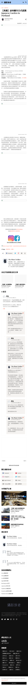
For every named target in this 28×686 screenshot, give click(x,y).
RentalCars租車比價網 (6, 591)
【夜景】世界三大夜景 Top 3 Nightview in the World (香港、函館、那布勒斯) (18, 517)
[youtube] (8, 619)
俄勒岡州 (6, 7)
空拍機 (18, 669)
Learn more (4, 680)
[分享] (26, 19)
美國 (12, 249)
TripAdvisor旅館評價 (5, 588)
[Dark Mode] (23, 2)
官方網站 (24, 77)
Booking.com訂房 (5, 583)
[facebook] (2, 619)
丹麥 (4, 667)
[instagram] (11, 619)
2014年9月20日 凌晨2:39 (16, 368)
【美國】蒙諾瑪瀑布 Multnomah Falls (20, 285)
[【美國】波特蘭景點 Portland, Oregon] (7, 279)
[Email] (21, 253)
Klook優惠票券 (4, 573)
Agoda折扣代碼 (4, 580)
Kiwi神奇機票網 (4, 578)
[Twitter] (15, 253)
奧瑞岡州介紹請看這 (15, 231)
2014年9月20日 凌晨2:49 (16, 402)
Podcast (5, 665)
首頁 (2, 7)
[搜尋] (26, 2)
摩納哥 (11, 667)
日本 (11, 651)
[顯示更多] (24, 253)
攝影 (4, 662)
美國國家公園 (7, 653)
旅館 (19, 651)
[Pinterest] (18, 253)
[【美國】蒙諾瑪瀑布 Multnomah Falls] (21, 279)
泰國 (18, 662)
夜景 (5, 658)
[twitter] (5, 619)
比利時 (5, 669)
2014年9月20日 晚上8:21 (16, 419)
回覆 (4, 308)
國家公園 (16, 653)
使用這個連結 (19, 229)
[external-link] (13, 619)
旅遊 (11, 655)
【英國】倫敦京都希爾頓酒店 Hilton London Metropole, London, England (18, 510)
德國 (12, 660)
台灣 (5, 655)
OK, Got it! (14, 683)
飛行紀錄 (11, 662)
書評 (17, 667)
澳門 (18, 665)
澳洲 (11, 658)
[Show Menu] (2, 2)
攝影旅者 (7, 2)
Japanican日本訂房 (5, 586)
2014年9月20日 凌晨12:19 (11, 297)
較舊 (25, 460)
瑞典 (11, 669)
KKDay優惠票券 (4, 575)
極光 (12, 665)
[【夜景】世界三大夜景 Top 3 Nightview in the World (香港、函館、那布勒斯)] (5, 518)
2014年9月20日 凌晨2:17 (16, 339)
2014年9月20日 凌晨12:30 (16, 315)
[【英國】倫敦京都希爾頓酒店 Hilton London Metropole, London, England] (5, 510)
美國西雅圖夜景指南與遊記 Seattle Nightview (17, 525)
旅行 (18, 655)
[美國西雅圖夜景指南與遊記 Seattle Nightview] (5, 526)
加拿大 (5, 660)
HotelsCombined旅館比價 (7, 593)
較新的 (3, 460)
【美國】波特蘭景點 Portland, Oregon (6, 285)
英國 (18, 658)
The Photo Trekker (16, 313)
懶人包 (18, 660)
